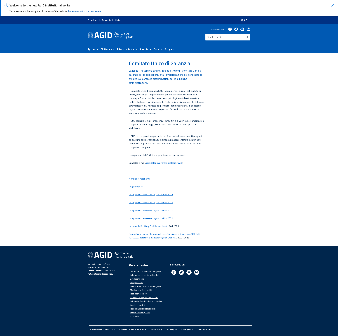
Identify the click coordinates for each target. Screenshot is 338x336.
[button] (333, 5)
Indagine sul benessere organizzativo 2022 (151, 210)
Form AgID (134, 316)
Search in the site (215, 37)
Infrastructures (125, 49)
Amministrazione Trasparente (132, 329)
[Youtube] (242, 29)
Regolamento (136, 186)
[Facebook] (230, 29)
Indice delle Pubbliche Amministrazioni (146, 301)
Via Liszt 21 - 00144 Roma (99, 264)
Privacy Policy (187, 329)
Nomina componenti (139, 178)
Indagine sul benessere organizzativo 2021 (151, 218)
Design (168, 49)
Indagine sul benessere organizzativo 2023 (151, 202)
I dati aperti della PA (138, 293)
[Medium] (248, 29)
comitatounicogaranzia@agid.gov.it (164, 163)
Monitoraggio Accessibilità (141, 290)
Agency (91, 49)
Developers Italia (137, 278)
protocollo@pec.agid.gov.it (103, 273)
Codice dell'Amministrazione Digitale (145, 286)
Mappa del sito (204, 329)
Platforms (106, 49)
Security (143, 49)
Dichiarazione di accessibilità (102, 329)
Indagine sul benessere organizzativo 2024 (151, 194)
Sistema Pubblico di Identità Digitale (145, 271)
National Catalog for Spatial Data (144, 297)
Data (156, 49)
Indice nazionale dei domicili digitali (144, 275)
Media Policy (156, 329)
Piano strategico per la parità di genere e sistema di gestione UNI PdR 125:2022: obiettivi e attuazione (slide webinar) (164, 235)
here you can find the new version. (85, 11)
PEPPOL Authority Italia (140, 312)
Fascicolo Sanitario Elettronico (143, 308)
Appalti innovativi (137, 305)
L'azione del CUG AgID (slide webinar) (148, 226)
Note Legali (171, 329)
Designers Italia (136, 282)
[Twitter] (236, 29)
